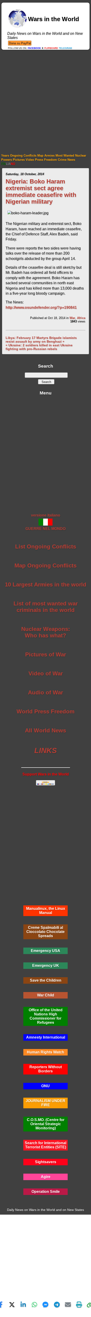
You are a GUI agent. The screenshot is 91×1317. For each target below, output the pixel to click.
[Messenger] (45, 1304)
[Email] (68, 1304)
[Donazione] (20, 43)
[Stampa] (79, 1304)
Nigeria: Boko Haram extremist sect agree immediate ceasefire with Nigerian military (41, 191)
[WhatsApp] (34, 1304)
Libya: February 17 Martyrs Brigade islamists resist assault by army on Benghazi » (41, 339)
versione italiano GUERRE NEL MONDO (45, 522)
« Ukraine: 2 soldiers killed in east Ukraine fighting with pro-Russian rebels (39, 347)
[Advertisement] (45, 97)
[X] (12, 1304)
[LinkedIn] (23, 1304)
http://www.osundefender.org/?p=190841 (41, 307)
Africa (81, 318)
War (72, 318)
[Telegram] (56, 1304)
